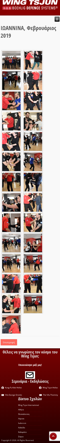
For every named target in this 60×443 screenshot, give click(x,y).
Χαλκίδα (21, 427)
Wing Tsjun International (28, 405)
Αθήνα (21, 409)
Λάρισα (21, 418)
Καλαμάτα (22, 432)
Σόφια (20, 436)
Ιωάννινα (22, 423)
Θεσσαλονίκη (23, 414)
